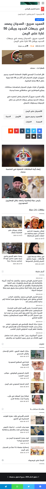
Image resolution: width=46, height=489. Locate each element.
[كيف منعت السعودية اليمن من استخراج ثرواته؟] (37, 440)
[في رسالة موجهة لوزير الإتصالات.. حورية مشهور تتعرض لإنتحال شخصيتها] (34, 248)
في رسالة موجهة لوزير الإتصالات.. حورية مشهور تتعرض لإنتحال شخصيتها (35, 259)
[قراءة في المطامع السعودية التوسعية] (37, 365)
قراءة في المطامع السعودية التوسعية (18, 363)
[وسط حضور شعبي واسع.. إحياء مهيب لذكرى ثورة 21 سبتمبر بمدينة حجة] (12, 248)
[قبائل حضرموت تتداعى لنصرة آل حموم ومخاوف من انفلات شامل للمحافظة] (34, 222)
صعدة (38, 122)
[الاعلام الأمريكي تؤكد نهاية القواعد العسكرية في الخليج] (37, 419)
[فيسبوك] (39, 130)
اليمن (17, 116)
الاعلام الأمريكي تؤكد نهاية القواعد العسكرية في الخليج (16, 417)
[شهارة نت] (30, 3)
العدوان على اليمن (33, 111)
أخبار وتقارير (31, 14)
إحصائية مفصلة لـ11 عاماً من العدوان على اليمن (16, 448)
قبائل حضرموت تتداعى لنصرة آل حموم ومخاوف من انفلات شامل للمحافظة (34, 233)
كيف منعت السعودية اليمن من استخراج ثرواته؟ (17, 439)
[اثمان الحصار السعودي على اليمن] (37, 388)
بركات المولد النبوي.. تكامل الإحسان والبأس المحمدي (16, 352)
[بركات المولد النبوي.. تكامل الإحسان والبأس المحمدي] (37, 354)
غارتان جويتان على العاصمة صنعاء (15, 231)
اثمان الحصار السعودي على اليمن (17, 384)
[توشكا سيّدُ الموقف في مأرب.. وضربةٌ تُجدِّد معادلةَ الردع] (37, 399)
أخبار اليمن (21, 14)
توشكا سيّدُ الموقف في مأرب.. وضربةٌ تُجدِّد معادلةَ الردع (18, 397)
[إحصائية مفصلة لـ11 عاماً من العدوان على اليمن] (37, 451)
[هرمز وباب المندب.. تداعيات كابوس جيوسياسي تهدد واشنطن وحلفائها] (37, 430)
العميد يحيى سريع (33, 116)
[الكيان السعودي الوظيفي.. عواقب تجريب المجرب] (37, 376)
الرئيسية (39, 14)
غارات (28, 122)
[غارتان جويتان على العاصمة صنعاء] (12, 222)
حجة (8, 116)
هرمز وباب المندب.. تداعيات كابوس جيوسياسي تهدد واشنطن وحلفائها (15, 428)
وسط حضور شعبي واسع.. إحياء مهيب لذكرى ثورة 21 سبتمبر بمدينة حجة (12, 258)
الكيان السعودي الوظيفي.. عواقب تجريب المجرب (16, 374)
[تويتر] (33, 130)
